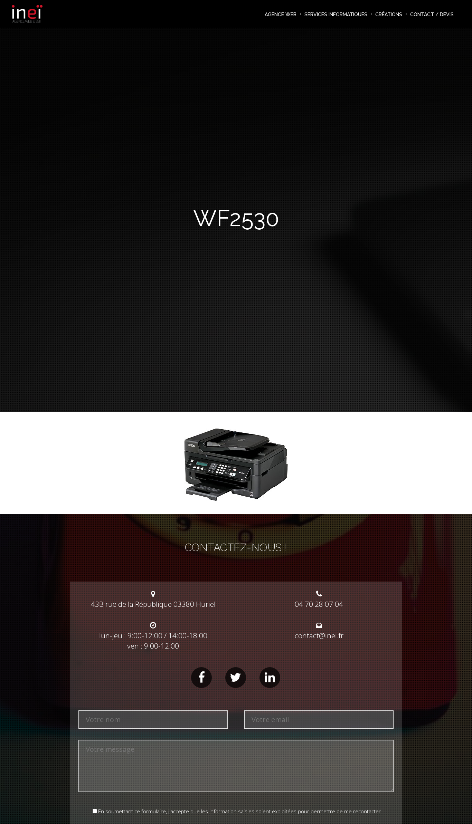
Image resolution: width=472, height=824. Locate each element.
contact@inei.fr (319, 635)
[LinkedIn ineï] (269, 677)
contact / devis (432, 14)
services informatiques (335, 14)
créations (388, 14)
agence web (280, 14)
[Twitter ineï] (235, 677)
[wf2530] (236, 500)
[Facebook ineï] (201, 677)
